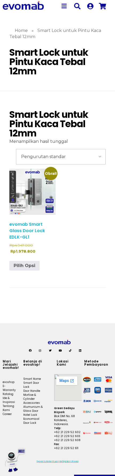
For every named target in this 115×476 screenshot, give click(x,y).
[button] (64, 6)
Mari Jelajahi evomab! (11, 364)
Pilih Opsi (24, 265)
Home (21, 30)
